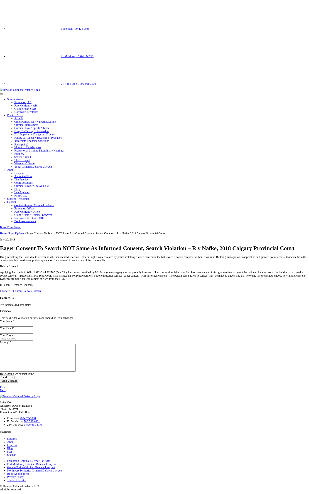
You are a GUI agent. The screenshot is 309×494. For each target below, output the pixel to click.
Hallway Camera (31, 290)
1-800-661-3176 (33, 424)
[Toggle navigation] (1, 94)
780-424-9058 (28, 418)
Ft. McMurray (77, 56)
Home (3, 233)
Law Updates (16, 233)
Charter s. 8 (6, 290)
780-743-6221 (32, 421)
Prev (2, 387)
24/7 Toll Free (78, 83)
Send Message (9, 380)
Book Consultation (10, 227)
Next (3, 390)
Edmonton (75, 28)
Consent (17, 290)
